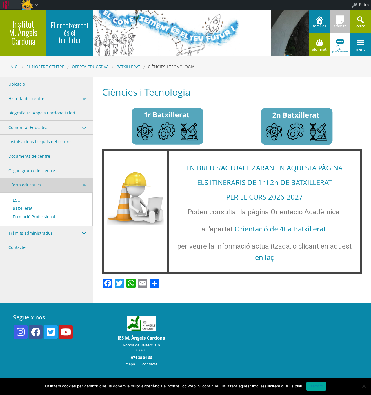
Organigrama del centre (31, 170)
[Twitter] (51, 332)
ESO (17, 200)
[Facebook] (36, 332)
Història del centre (26, 98)
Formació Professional (34, 216)
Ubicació (16, 84)
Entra (364, 4)
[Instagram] (21, 332)
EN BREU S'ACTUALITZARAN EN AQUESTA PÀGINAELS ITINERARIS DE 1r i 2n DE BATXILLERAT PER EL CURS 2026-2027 (264, 182)
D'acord (316, 386)
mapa (130, 364)
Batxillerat (128, 66)
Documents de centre (29, 156)
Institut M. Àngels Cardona (23, 32)
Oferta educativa (90, 66)
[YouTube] (66, 332)
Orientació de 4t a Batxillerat (280, 229)
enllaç (264, 257)
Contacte (17, 247)
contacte (149, 364)
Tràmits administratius (30, 233)
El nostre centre (45, 66)
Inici (14, 66)
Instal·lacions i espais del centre (39, 141)
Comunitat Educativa (28, 127)
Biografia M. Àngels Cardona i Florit (42, 113)
